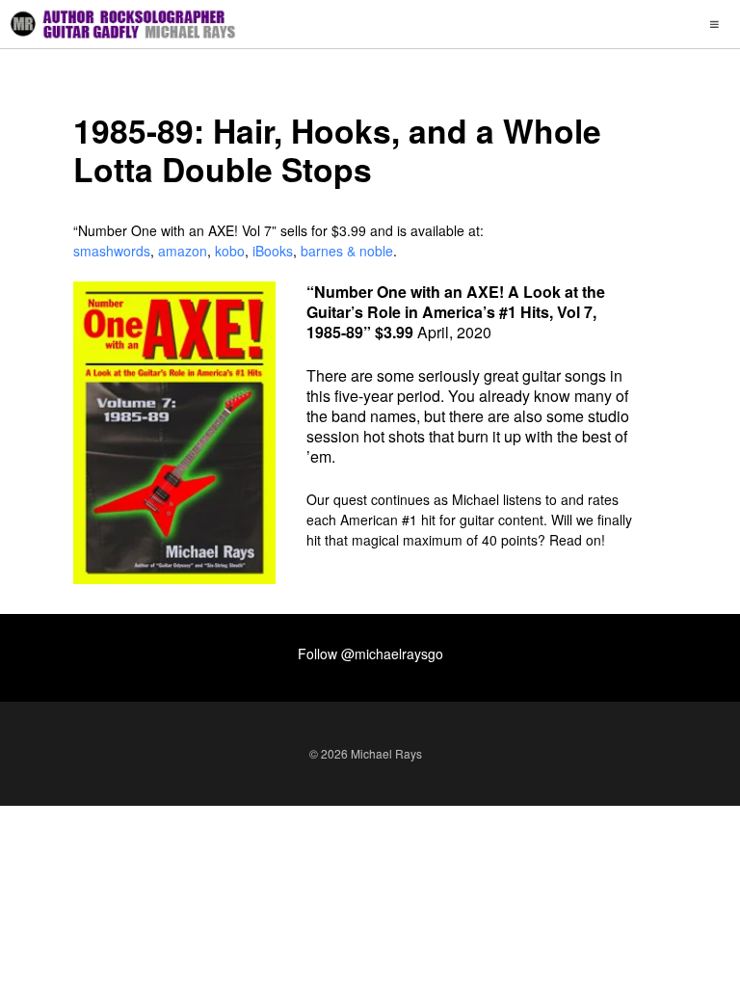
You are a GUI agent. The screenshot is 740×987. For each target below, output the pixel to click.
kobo (230, 250)
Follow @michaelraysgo (370, 653)
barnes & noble (347, 250)
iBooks (272, 250)
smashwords (111, 250)
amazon (182, 250)
